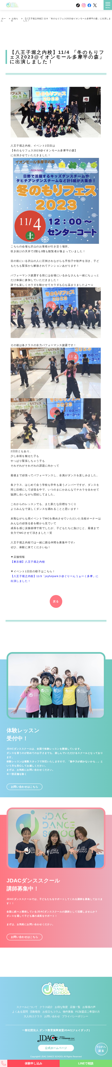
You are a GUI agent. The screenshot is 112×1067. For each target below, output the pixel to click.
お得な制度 (61, 1007)
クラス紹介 (46, 1007)
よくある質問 (20, 1011)
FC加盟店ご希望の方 (87, 1011)
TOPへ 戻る (101, 1049)
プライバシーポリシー (75, 1016)
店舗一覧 (75, 1007)
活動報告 (35, 1011)
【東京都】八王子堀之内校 (28, 561)
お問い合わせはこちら (24, 786)
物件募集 (68, 1011)
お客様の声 (89, 1007)
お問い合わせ (52, 1016)
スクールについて (26, 1007)
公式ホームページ (56, 1047)
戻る (56, 601)
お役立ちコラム (51, 1011)
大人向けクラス (33, 1016)
